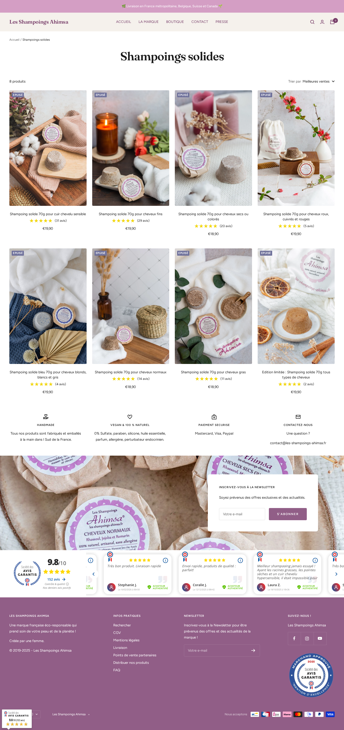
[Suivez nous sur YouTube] (320, 638)
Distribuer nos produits (131, 663)
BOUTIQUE (175, 22)
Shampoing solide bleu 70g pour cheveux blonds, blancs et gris (48, 375)
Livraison (120, 648)
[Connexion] (322, 22)
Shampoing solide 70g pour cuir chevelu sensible (48, 214)
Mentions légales (126, 640)
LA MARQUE (149, 22)
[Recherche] (312, 22)
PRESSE (222, 22)
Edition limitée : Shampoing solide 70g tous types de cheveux (296, 375)
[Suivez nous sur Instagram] (307, 638)
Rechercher (122, 625)
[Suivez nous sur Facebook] (294, 638)
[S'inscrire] (253, 650)
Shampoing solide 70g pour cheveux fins (130, 214)
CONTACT (199, 22)
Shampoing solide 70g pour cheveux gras (213, 372)
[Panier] (332, 22)
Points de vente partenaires (134, 655)
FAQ (116, 670)
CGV (117, 633)
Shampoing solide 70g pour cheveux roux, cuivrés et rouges (296, 217)
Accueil (14, 39)
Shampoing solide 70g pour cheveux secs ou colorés (213, 217)
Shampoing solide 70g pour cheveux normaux (130, 372)
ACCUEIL (123, 22)
